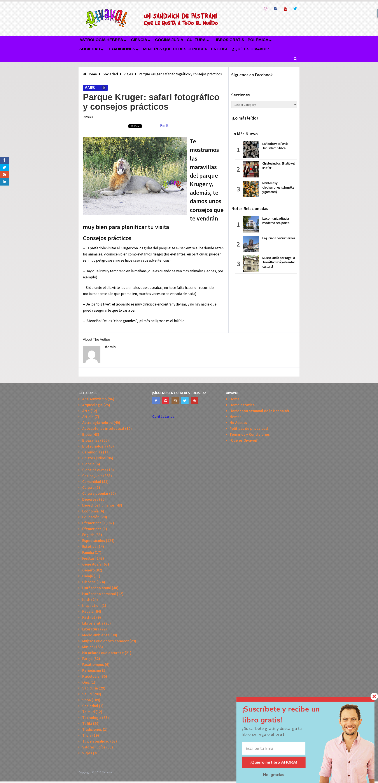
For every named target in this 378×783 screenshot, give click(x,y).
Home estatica (242, 404)
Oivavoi (107, 772)
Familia (88, 552)
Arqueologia (92, 404)
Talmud (88, 711)
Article (88, 416)
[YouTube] (194, 400)
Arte (86, 410)
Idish (86, 599)
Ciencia (139, 40)
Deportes (90, 499)
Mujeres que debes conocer (175, 49)
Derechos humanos (98, 505)
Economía (90, 511)
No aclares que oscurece (103, 652)
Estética (89, 546)
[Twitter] (185, 400)
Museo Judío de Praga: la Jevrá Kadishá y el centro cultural (278, 262)
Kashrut (88, 617)
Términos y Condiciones (249, 434)
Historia (89, 581)
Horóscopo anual (96, 587)
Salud (87, 693)
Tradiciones (121, 49)
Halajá (87, 575)
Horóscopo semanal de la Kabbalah (259, 410)
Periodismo (91, 670)
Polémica (258, 40)
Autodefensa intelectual (103, 428)
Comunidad (91, 481)
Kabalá (88, 611)
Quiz (86, 682)
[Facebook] (156, 400)
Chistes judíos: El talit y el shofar (278, 165)
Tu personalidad (95, 741)
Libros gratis (229, 40)
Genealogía (92, 564)
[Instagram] (175, 400)
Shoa (86, 699)
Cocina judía (169, 40)
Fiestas (88, 558)
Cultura (196, 40)
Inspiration (91, 605)
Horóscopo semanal (99, 593)
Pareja (87, 658)
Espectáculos (93, 540)
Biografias (90, 440)
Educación (91, 516)
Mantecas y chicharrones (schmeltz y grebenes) (278, 187)
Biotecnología (94, 446)
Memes (235, 416)
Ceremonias (92, 452)
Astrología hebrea (101, 40)
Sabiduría (90, 688)
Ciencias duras (94, 469)
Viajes (90, 87)
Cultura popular (95, 493)
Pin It (164, 125)
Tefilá (87, 723)
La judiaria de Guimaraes (278, 238)
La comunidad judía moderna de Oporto (275, 220)
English (220, 49)
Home (234, 398)
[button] (287, 715)
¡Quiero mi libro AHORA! (273, 762)
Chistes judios (94, 457)
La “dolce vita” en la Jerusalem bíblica (275, 145)
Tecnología (91, 717)
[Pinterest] (165, 400)
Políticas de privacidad (248, 428)
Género (88, 570)
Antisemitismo (94, 398)
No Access (238, 422)
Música (87, 646)
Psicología (91, 676)
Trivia (86, 735)
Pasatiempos (93, 664)
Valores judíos (93, 747)
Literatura (90, 629)
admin (110, 347)
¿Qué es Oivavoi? (250, 49)
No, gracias (274, 774)
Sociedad (89, 49)
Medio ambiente (96, 634)
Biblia (87, 434)
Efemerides (92, 522)
